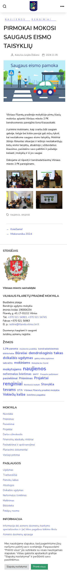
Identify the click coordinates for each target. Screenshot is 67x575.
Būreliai (21, 353)
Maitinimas (8, 500)
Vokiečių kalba (14, 394)
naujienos (15, 214)
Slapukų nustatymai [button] (17, 566)
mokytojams (12, 369)
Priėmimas (26, 378)
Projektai (41, 378)
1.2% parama (10, 348)
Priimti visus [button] (39, 566)
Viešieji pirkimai (11, 455)
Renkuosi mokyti (32, 384)
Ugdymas (8, 470)
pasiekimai (10, 378)
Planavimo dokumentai (15, 449)
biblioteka (8, 353)
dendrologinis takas (46, 352)
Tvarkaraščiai (10, 475)
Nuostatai (8, 414)
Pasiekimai (8, 424)
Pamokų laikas (11, 480)
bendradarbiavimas (48, 348)
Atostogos (8, 485)
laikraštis (8, 363)
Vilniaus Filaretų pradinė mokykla (41, 390)
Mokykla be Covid (40, 363)
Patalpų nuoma (11, 510)
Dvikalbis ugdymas (13, 490)
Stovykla (47, 384)
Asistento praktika (28, 348)
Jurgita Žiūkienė (31, 55)
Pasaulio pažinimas (49, 374)
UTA (20, 390)
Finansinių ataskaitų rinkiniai (18, 439)
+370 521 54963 (17, 317)
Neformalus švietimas (15, 495)
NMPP (36, 374)
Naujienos (15, 19)
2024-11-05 (52, 55)
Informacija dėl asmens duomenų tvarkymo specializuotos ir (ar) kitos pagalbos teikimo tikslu (30, 527)
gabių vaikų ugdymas (44, 358)
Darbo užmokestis (13, 434)
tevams (9, 389)
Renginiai (41, 19)
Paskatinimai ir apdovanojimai (19, 444)
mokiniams (22, 362)
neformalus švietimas (17, 374)
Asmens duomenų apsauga (18, 534)
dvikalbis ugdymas (18, 357)
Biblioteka (8, 505)
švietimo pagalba (36, 394)
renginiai (25, 214)
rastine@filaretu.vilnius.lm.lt (24, 324)
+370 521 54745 (37, 317)
